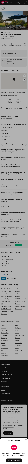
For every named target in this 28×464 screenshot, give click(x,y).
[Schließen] (26, 440)
